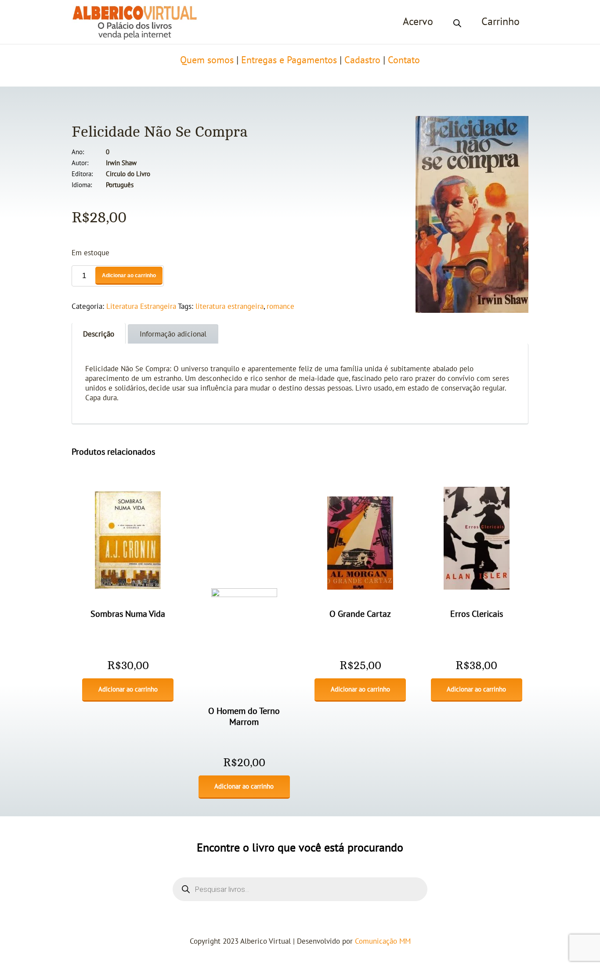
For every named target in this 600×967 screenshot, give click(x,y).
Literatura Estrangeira (141, 306)
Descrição (98, 334)
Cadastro (362, 60)
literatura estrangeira (229, 306)
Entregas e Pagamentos (289, 60)
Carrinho (500, 21)
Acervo (418, 21)
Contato (404, 60)
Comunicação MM (383, 941)
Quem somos (207, 60)
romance (280, 306)
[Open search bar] (457, 22)
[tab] (99, 333)
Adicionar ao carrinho (129, 275)
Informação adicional (173, 334)
